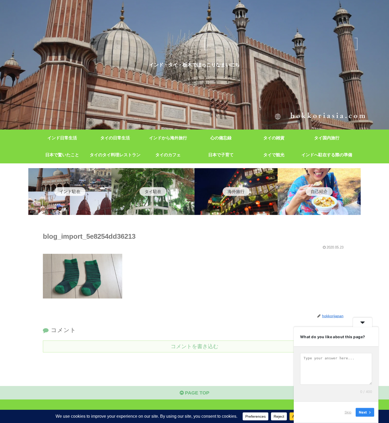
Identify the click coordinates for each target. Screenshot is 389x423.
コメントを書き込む (194, 346)
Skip (348, 412)
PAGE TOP (196, 393)
